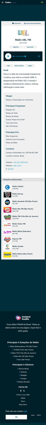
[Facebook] (21, 391)
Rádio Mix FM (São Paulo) (24, 356)
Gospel (23, 378)
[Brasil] (43, 2)
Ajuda (23, 398)
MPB (8, 65)
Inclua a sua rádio (23, 395)
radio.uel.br (17, 166)
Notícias (24, 372)
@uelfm (11, 169)
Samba (30, 65)
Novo (23, 401)
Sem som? (30, 47)
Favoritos (17, 23)
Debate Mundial (24, 382)
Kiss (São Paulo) (24, 359)
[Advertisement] (23, 13)
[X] (24, 391)
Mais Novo (23, 404)
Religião (24, 375)
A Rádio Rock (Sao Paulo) (23, 350)
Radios (10, 2)
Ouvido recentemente (33, 23)
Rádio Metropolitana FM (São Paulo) (23, 346)
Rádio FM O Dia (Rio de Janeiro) (23, 353)
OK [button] (16, 417)
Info (25, 411)
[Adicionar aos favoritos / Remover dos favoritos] (39, 57)
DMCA (39, 415)
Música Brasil (19, 65)
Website (16, 47)
